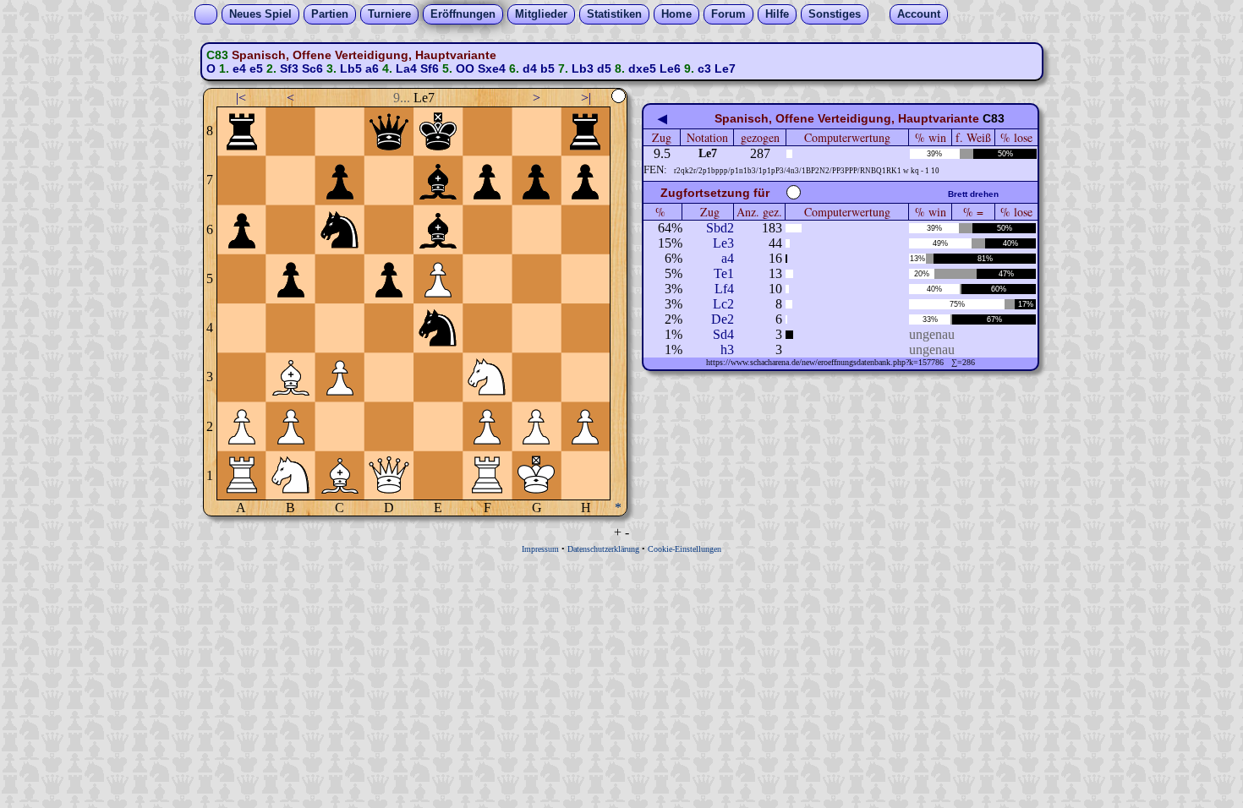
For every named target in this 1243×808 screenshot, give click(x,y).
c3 (704, 68)
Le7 (725, 68)
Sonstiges (834, 14)
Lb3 (583, 68)
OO (465, 68)
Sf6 (429, 68)
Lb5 (351, 68)
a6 (372, 68)
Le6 (670, 68)
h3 (727, 349)
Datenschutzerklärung (603, 549)
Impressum (540, 549)
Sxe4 (492, 68)
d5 (604, 68)
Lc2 (723, 304)
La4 (406, 68)
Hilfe (777, 14)
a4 (727, 258)
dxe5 (642, 68)
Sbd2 (720, 228)
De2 (722, 319)
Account (918, 14)
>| (586, 97)
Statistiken (614, 14)
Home (676, 14)
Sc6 (312, 68)
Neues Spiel (260, 14)
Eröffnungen (463, 14)
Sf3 (289, 68)
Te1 (724, 273)
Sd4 (723, 334)
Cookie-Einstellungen (684, 549)
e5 (256, 68)
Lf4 (724, 288)
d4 (530, 68)
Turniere (389, 14)
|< (241, 97)
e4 (239, 68)
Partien (329, 14)
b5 (547, 68)
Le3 (723, 243)
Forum (728, 14)
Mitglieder (541, 14)
